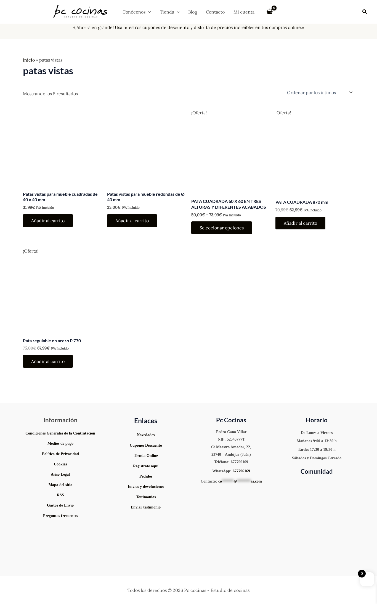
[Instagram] (305, 484)
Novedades (146, 435)
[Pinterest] (313, 484)
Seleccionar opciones (222, 228)
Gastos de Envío (60, 505)
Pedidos (145, 476)
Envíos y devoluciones (146, 486)
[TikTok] (321, 484)
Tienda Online (146, 456)
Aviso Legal (60, 474)
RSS (60, 495)
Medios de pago (60, 443)
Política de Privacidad (60, 454)
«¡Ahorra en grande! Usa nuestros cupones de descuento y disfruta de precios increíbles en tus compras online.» (188, 27)
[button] (148, 12)
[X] (329, 484)
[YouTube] (296, 484)
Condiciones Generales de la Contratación (60, 433)
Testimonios (146, 497)
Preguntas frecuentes (60, 516)
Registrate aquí (145, 466)
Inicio (29, 60)
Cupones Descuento (146, 445)
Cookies (60, 464)
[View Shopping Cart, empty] (269, 12)
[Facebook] (337, 484)
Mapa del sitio (60, 485)
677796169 (241, 471)
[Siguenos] (146, 519)
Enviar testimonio (146, 507)
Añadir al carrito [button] (48, 220)
